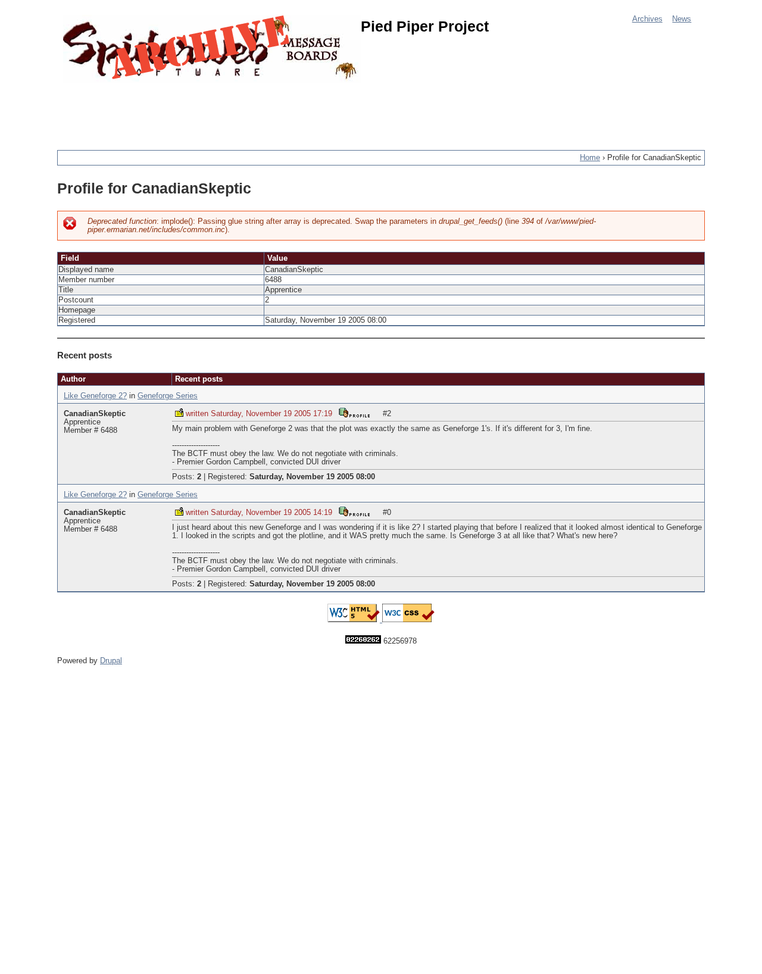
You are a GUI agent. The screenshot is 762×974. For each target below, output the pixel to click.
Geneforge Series (168, 396)
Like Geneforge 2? (95, 396)
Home (590, 158)
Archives (647, 19)
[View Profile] (354, 412)
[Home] (212, 49)
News (681, 19)
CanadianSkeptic (95, 414)
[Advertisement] (274, 110)
